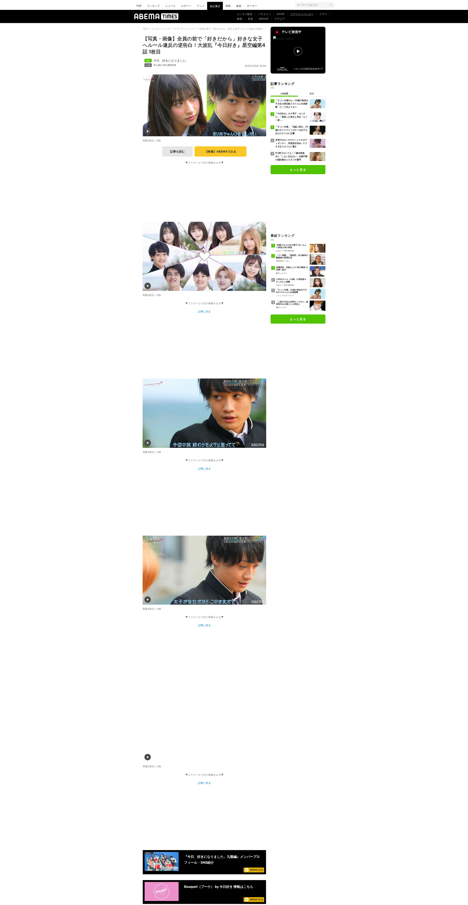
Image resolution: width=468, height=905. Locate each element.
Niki (165, 65)
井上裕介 (158, 65)
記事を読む (177, 151)
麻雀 (238, 5)
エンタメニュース (160, 28)
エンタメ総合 (244, 14)
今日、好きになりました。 (171, 60)
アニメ (200, 5)
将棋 (228, 5)
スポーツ (186, 5)
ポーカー (252, 5)
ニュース (170, 5)
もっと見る (298, 169)
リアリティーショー (301, 14)
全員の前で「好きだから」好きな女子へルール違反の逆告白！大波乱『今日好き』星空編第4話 (250, 28)
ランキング (153, 5)
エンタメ (215, 5)
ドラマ (323, 14)
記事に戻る (204, 311)
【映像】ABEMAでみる (220, 151)
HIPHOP (264, 18)
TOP (138, 5)
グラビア (279, 18)
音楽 (250, 18)
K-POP (280, 14)
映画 (239, 18)
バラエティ (264, 14)
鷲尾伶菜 (171, 65)
